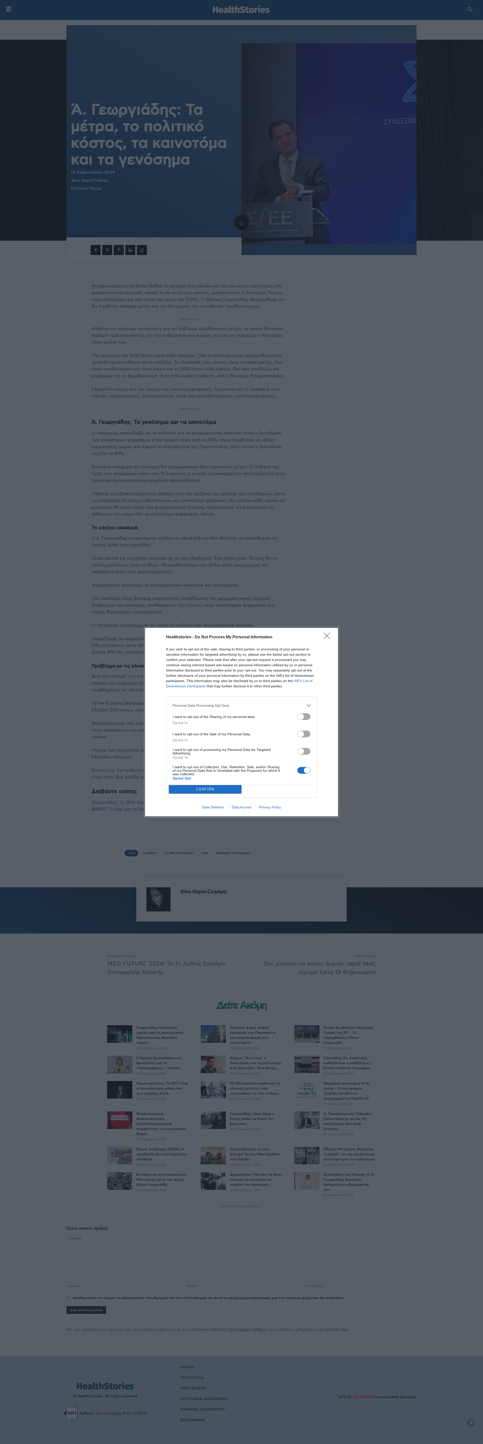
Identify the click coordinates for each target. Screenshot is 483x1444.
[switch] (303, 716)
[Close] (328, 637)
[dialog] (241, 722)
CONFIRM (205, 789)
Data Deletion (213, 807)
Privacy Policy (270, 807)
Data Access (241, 807)
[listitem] (241, 705)
